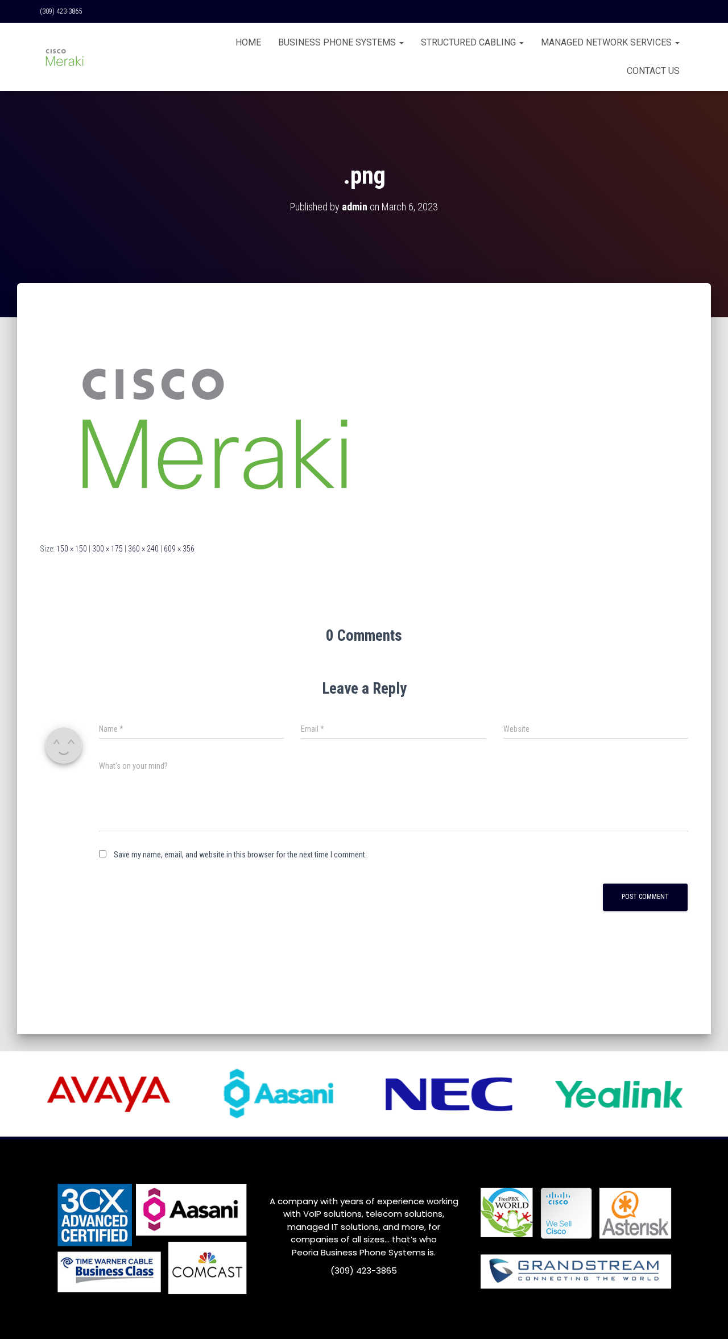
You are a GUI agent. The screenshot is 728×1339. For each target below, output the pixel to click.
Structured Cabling (469, 42)
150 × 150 (71, 548)
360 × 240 (143, 548)
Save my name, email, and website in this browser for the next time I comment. (240, 854)
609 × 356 (179, 548)
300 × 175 (107, 548)
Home (248, 42)
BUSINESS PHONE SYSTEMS (338, 42)
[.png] (213, 423)
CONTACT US (653, 70)
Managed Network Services (607, 42)
